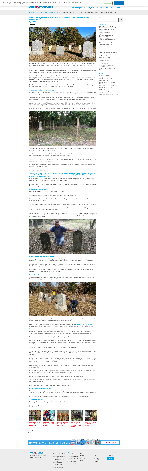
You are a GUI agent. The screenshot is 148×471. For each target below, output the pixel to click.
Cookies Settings (107, 3)
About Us (82, 455)
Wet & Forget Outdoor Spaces (106, 89)
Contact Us (96, 453)
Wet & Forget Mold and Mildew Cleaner (107, 83)
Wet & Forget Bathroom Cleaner (107, 79)
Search (101, 17)
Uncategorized (102, 77)
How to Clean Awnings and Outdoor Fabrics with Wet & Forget (108, 53)
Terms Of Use (97, 459)
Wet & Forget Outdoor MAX (106, 87)
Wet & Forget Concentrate (84, 324)
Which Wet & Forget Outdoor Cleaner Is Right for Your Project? (107, 27)
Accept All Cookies (119, 3)
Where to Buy (110, 7)
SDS (81, 453)
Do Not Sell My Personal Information (99, 457)
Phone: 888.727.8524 (35, 457)
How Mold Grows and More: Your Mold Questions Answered (109, 59)
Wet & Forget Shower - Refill (59, 466)
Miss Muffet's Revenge (104, 75)
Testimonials (83, 457)
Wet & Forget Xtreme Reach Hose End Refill (59, 457)
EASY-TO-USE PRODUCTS (79, 7)
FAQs (90, 7)
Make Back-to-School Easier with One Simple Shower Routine (107, 43)
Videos (102, 7)
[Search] (121, 20)
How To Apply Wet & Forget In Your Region (108, 69)
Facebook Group (83, 76)
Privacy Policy (96, 455)
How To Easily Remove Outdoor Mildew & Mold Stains (107, 56)
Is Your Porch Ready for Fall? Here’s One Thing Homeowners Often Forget (107, 40)
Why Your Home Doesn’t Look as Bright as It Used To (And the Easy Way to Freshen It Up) (107, 31)
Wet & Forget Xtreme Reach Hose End (108, 94)
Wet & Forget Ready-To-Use (46, 12)
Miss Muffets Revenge (58, 467)
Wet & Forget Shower (104, 93)
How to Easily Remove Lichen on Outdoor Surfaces (107, 65)
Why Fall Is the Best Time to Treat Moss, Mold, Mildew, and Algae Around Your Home (107, 35)
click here (69, 402)
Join (94, 463)
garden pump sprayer (35, 328)
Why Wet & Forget (84, 458)
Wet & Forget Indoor (104, 80)
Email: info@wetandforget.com (38, 459)
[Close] (145, 3)
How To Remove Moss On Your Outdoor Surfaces (106, 62)
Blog (118, 7)
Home (31, 12)
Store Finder (96, 461)
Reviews (96, 7)
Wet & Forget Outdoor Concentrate (108, 85)
